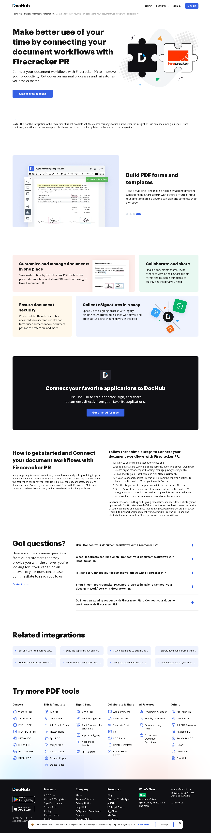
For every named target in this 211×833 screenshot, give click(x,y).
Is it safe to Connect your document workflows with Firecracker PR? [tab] (121, 573)
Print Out (181, 758)
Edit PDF (54, 711)
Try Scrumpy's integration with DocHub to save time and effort (85, 662)
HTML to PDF (25, 751)
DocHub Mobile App (118, 799)
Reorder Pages (58, 758)
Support (80, 815)
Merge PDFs (56, 744)
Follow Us (178, 802)
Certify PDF (183, 718)
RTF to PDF (24, 758)
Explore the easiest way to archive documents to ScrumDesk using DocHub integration (37, 662)
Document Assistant (156, 711)
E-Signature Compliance (88, 811)
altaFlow (112, 815)
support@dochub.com (181, 789)
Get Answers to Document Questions (153, 739)
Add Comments (121, 711)
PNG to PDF (24, 725)
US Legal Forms (115, 807)
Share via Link (120, 718)
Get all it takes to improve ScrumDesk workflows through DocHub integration (37, 650)
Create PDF (56, 718)
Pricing (148, 5)
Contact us (19, 584)
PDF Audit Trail (185, 711)
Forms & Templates (55, 799)
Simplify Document (155, 718)
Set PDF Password (186, 725)
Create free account (32, 94)
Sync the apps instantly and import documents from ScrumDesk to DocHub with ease (85, 650)
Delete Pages (57, 764)
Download (182, 751)
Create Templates (122, 744)
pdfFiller (111, 803)
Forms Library (51, 815)
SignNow (112, 811)
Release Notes (83, 819)
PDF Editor (50, 795)
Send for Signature (91, 718)
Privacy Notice (83, 803)
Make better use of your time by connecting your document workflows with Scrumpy (179, 662)
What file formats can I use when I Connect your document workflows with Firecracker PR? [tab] (125, 559)
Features (161, 5)
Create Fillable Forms (120, 753)
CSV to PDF (24, 744)
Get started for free (105, 412)
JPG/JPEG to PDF (27, 731)
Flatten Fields (57, 731)
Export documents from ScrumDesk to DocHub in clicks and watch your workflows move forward (179, 650)
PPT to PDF (24, 738)
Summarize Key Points (153, 727)
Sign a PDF (87, 711)
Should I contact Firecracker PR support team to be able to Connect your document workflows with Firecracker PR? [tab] (124, 586)
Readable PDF (184, 731)
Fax (115, 731)
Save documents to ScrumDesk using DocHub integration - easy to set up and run (132, 650)
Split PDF (55, 738)
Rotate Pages (57, 751)
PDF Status (119, 738)
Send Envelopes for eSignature (92, 727)
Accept (164, 824)
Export (180, 744)
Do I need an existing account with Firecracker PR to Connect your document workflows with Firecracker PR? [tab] (127, 602)
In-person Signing (91, 735)
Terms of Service (85, 799)
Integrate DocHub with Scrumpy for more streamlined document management (132, 662)
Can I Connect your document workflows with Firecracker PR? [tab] (117, 545)
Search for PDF (185, 738)
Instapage (112, 819)
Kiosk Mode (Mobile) (88, 743)
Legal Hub (81, 807)
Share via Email (121, 725)
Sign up (192, 5)
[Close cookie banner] (179, 823)
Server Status (51, 807)
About (79, 795)
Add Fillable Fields (59, 725)
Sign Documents (53, 803)
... (143, 824)
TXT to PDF (24, 718)
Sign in (177, 5)
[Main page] (21, 6)
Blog (109, 795)
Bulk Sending (88, 751)
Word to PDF (25, 711)
